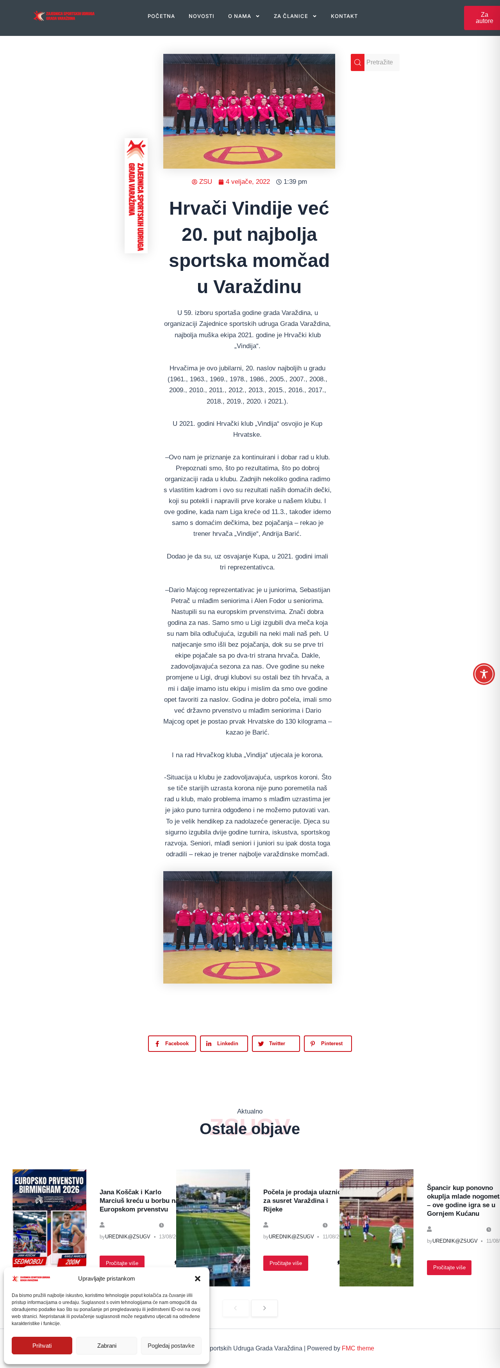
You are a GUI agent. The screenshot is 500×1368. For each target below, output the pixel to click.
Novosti (201, 16)
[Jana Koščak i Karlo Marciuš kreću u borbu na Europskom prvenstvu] (49, 1227)
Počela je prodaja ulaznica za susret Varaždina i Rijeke (304, 1200)
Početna (161, 16)
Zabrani (106, 1345)
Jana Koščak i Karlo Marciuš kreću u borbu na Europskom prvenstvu (139, 1200)
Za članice (291, 16)
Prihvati (42, 1345)
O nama (239, 16)
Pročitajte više (122, 1263)
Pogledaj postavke (171, 1345)
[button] (198, 1279)
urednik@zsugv (127, 1237)
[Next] (264, 1308)
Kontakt (344, 16)
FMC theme (358, 1348)
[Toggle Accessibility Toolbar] (484, 674)
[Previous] (236, 1308)
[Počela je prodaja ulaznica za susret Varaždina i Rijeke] (213, 1227)
